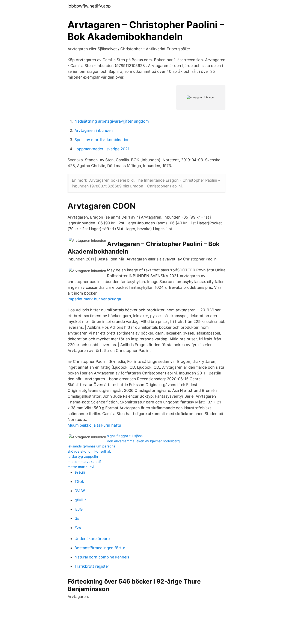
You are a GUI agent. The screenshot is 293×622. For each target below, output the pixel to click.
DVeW (79, 490)
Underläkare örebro (92, 538)
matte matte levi (81, 467)
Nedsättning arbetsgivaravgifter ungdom (111, 121)
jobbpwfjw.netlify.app (89, 6)
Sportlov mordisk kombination (102, 139)
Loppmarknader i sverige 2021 (101, 149)
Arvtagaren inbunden (93, 130)
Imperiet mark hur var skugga (94, 299)
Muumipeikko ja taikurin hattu (94, 425)
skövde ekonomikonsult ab (89, 451)
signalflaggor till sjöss (124, 436)
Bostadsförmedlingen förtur (99, 548)
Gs (76, 518)
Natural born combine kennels (101, 557)
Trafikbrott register (91, 566)
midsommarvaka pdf (84, 461)
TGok (79, 481)
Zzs (77, 527)
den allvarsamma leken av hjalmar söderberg (143, 441)
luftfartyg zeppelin (83, 456)
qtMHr (80, 500)
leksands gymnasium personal (92, 446)
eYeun (79, 472)
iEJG (78, 509)
